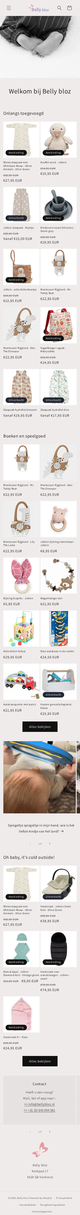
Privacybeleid (64, 1197)
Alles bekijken (40, 727)
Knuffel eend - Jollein (53, 162)
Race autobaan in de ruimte (57, 651)
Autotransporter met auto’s (19, 704)
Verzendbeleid (27, 1204)
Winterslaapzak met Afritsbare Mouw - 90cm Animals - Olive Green (17, 166)
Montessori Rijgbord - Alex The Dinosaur (19, 349)
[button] (9, 8)
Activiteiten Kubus (14, 651)
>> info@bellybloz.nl (39, 1104)
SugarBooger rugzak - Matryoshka (53, 349)
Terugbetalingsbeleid (52, 1204)
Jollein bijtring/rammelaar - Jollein (57, 543)
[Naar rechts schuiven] (50, 843)
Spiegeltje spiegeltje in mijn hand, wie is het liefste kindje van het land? (41, 828)
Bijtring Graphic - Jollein (18, 598)
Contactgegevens (42, 1211)
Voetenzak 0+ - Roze (15, 1037)
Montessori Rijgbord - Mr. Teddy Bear (55, 291)
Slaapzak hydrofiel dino (54, 409)
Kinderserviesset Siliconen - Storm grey (57, 229)
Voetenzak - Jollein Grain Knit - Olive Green (55, 908)
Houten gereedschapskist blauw (56, 706)
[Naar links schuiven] (30, 843)
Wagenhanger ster (51, 598)
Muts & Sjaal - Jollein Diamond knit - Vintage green (21, 973)
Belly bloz (22, 1197)
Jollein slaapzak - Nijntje (18, 227)
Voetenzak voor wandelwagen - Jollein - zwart (55, 975)
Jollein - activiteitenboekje (20, 289)
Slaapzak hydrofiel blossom (20, 409)
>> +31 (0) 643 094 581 (39, 1110)
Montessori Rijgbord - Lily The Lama (19, 543)
